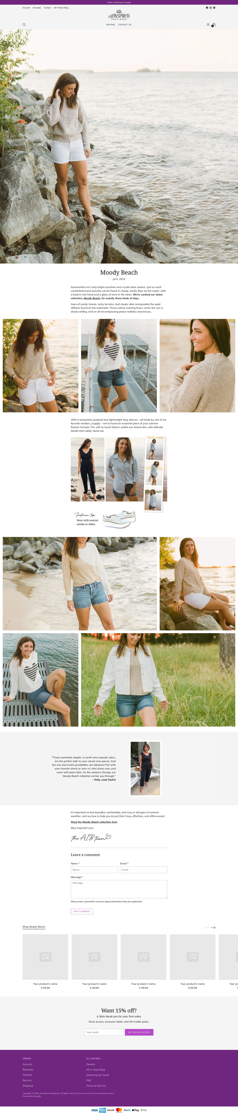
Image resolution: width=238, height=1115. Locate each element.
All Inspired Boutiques (49, 1093)
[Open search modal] (24, 24)
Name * (75, 863)
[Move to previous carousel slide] (206, 927)
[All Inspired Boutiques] (119, 15)
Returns (27, 1080)
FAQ (88, 1080)
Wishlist (27, 1075)
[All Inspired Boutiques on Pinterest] (214, 7)
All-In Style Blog (95, 1069)
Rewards (28, 1069)
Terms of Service (96, 1085)
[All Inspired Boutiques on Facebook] (207, 7)
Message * (77, 877)
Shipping (28, 1085)
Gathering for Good (97, 1075)
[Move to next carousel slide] (213, 927)
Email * (124, 863)
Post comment (82, 911)
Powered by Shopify (32, 1096)
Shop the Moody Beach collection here (94, 822)
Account (27, 1064)
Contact (90, 1064)
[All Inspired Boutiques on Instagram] (210, 7)
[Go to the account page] (208, 24)
